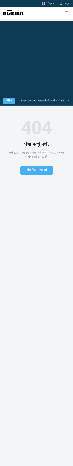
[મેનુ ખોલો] (66, 13)
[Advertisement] (36, 57)
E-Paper (50, 3)
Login (67, 3)
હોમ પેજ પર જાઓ (36, 170)
